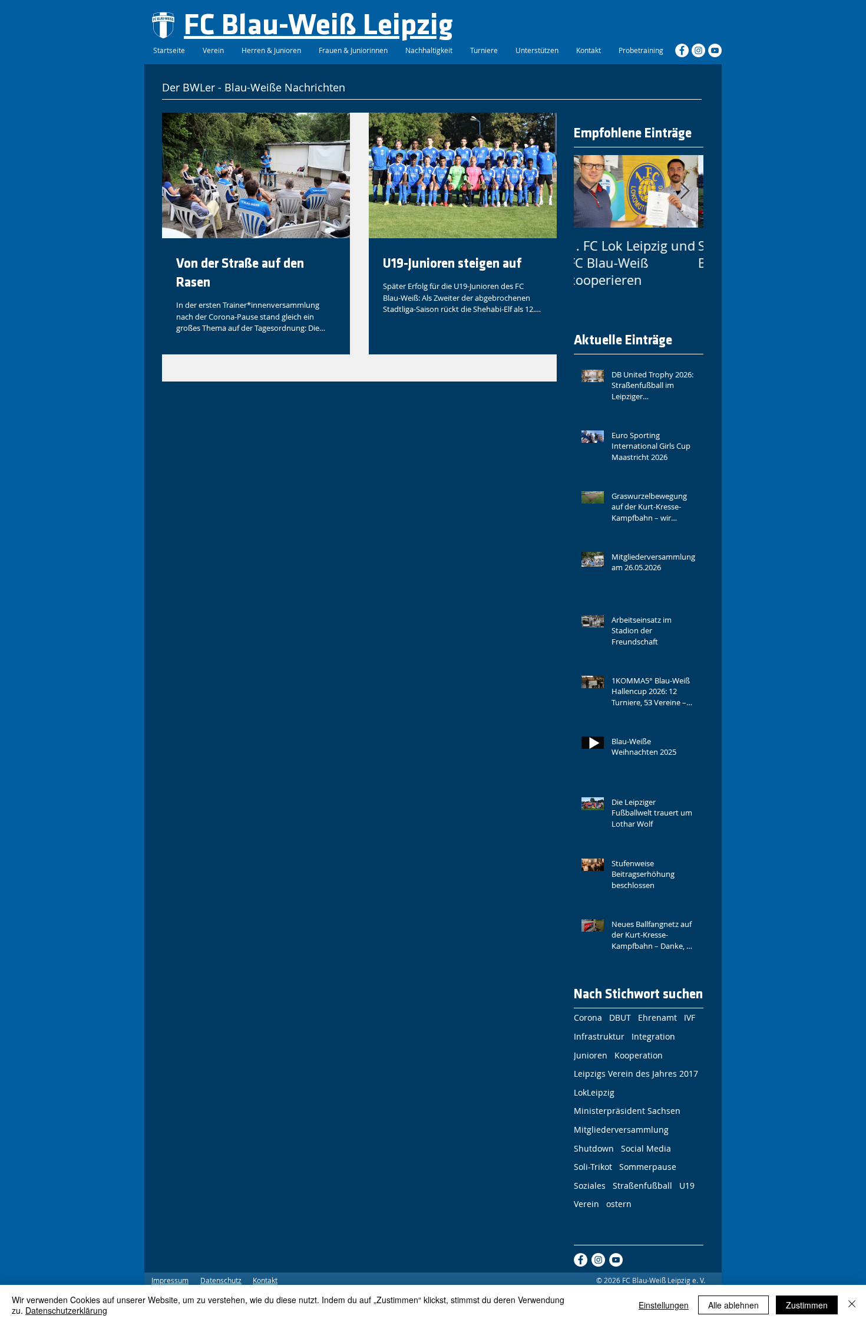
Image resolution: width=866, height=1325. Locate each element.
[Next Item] (684, 191)
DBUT (620, 1017)
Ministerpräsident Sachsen (627, 1110)
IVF (689, 1017)
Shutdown (594, 1148)
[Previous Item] (592, 191)
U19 (687, 1185)
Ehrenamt (657, 1017)
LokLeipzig (594, 1092)
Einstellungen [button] (664, 1305)
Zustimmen (807, 1305)
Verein (586, 1203)
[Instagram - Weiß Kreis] (698, 50)
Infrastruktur (599, 1036)
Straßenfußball (642, 1185)
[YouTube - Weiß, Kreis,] (715, 50)
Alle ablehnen (733, 1305)
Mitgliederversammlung (621, 1129)
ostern (619, 1203)
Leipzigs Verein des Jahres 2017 (636, 1073)
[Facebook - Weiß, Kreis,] (682, 50)
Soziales (590, 1185)
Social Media (646, 1148)
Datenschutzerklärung (66, 1310)
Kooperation (638, 1055)
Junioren (590, 1055)
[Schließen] (852, 1305)
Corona (588, 1017)
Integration (653, 1036)
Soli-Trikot (593, 1166)
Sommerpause (647, 1166)
